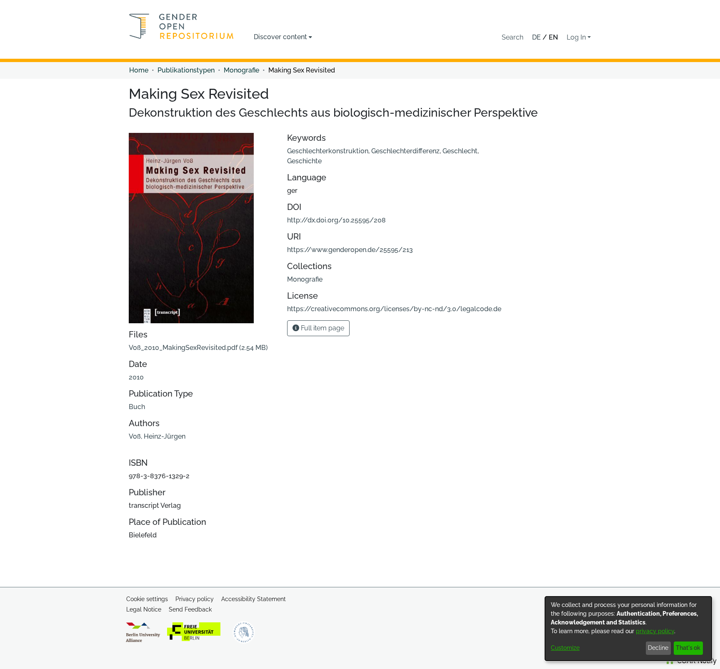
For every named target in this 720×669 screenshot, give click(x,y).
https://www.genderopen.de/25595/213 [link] (350, 250)
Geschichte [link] (304, 161)
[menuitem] (283, 37)
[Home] (181, 26)
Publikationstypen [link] (186, 70)
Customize (565, 647)
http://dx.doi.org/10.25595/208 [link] (336, 220)
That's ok (688, 647)
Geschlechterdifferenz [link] (405, 151)
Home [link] (138, 70)
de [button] (537, 37)
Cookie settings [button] (147, 599)
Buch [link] (137, 407)
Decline (658, 647)
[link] (198, 348)
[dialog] (628, 629)
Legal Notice (143, 609)
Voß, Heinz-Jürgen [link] (157, 436)
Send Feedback (190, 609)
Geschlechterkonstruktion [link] (327, 151)
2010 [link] (136, 377)
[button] (512, 37)
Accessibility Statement (253, 599)
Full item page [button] (321, 328)
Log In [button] (577, 37)
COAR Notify (696, 661)
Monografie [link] (241, 70)
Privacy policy (194, 599)
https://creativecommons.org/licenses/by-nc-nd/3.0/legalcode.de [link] (394, 309)
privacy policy (655, 631)
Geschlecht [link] (460, 151)
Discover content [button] (280, 37)
